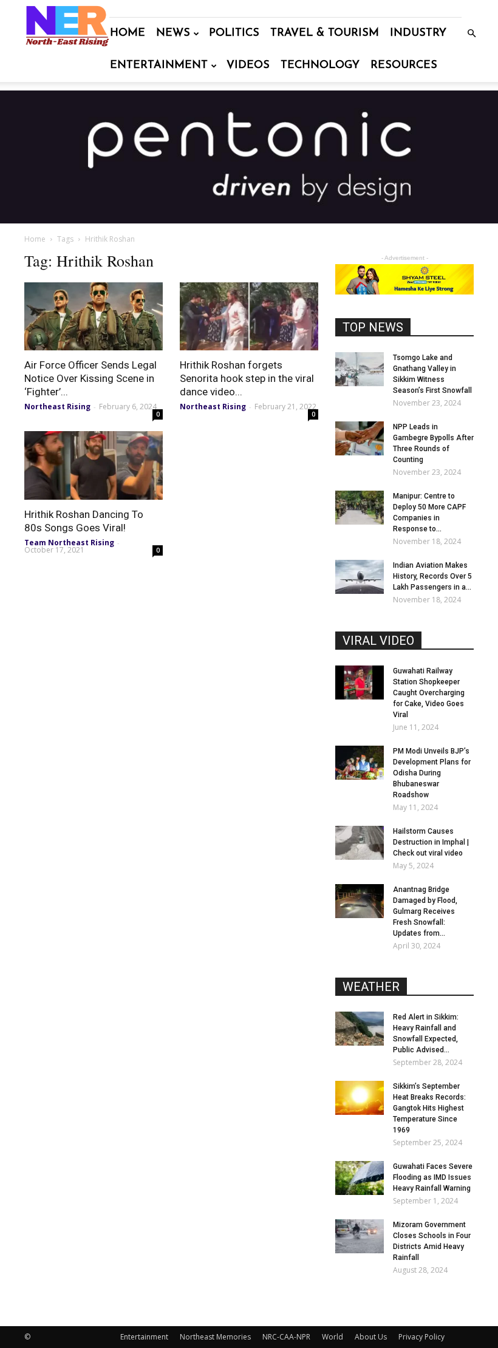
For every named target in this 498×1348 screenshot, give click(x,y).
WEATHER (371, 986)
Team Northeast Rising (69, 542)
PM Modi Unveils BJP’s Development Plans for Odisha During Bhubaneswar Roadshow (432, 773)
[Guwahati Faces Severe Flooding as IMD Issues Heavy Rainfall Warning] (359, 1178)
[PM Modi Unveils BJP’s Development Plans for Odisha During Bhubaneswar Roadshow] (359, 763)
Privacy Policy (421, 1337)
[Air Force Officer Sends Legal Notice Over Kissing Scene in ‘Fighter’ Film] (93, 316)
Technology (320, 65)
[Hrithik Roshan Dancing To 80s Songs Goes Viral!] (93, 465)
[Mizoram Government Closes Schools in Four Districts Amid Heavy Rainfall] (359, 1236)
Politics (234, 33)
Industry (418, 33)
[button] (471, 33)
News (173, 33)
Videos (248, 65)
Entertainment (159, 65)
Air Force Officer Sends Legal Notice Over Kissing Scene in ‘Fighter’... (90, 378)
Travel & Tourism (324, 33)
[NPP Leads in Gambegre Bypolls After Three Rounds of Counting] (359, 438)
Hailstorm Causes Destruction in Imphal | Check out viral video (431, 842)
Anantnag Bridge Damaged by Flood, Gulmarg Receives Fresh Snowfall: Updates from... (425, 911)
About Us (371, 1337)
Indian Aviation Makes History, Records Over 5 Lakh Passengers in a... (432, 576)
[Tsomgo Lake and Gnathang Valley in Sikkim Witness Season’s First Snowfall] (359, 369)
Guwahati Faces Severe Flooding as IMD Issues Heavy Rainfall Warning (432, 1177)
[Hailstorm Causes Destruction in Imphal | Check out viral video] (359, 843)
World (332, 1337)
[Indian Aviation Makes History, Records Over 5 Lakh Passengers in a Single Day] (359, 577)
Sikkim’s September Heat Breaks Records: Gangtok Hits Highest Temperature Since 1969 (429, 1108)
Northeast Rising (57, 406)
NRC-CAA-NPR (286, 1337)
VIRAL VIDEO (378, 640)
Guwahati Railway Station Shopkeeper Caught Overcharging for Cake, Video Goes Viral (429, 693)
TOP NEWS (373, 327)
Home (127, 33)
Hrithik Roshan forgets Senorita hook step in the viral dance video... (247, 378)
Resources (403, 65)
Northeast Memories (215, 1337)
